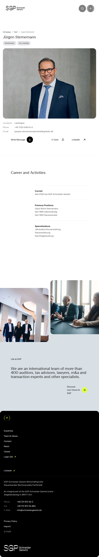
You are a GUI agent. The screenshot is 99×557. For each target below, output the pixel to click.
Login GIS (8, 457)
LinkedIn (8, 470)
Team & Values (11, 436)
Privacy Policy (10, 521)
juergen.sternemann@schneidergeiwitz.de (33, 131)
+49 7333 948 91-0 (23, 127)
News (6, 446)
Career (7, 451)
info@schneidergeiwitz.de (29, 510)
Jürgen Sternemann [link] (27, 32)
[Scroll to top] (7, 418)
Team (16, 32)
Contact (7, 441)
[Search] (82, 8)
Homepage (7, 32)
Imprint (7, 526)
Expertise (8, 431)
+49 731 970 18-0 (25, 502)
